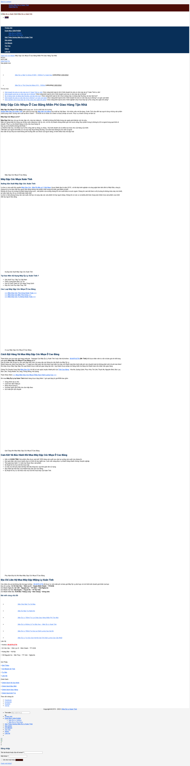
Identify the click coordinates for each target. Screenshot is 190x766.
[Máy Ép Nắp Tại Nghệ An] (11, 611)
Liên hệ (7, 52)
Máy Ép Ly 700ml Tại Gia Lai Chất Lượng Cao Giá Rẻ (36, 631)
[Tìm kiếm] (5, 715)
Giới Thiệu (5, 665)
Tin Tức (7, 46)
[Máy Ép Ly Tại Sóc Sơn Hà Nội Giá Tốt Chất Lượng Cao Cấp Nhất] (11, 638)
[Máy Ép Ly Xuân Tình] (16, 14)
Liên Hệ (4, 676)
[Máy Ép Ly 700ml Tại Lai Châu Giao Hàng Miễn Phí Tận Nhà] (11, 618)
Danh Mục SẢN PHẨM (13, 31)
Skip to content (6, 2)
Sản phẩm (8, 40)
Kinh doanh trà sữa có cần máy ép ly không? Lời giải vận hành (26, 98)
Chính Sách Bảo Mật (9, 686)
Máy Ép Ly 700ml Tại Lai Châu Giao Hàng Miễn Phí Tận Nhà (38, 618)
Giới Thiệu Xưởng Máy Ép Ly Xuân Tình (19, 37)
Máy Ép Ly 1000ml (15, 33)
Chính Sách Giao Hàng (10, 690)
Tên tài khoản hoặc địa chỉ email (12, 752)
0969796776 (5, 61)
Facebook (8, 700)
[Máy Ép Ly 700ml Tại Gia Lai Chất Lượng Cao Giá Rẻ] (11, 631)
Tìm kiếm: (8, 713)
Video (7, 49)
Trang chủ (8, 28)
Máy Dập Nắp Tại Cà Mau (26, 604)
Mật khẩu (4, 756)
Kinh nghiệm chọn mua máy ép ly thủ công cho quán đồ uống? (26, 100)
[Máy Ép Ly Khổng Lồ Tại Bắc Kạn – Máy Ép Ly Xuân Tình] (11, 624)
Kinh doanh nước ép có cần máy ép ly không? (20, 94)
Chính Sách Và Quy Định (10, 683)
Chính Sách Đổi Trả (9, 693)
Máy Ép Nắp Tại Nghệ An (26, 611)
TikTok (7, 706)
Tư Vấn (4, 672)
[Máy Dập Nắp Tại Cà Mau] (11, 604)
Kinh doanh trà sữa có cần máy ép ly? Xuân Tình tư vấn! (24, 92)
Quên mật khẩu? (6, 763)
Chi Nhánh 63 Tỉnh (8, 669)
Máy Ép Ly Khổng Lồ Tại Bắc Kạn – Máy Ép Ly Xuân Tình (37, 624)
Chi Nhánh (8, 43)
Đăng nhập (19, 760)
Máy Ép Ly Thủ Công (16, 35)
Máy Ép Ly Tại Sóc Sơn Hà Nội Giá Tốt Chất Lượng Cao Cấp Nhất (40, 638)
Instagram (8, 702)
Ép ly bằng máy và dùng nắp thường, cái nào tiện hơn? (23, 96)
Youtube (7, 704)
